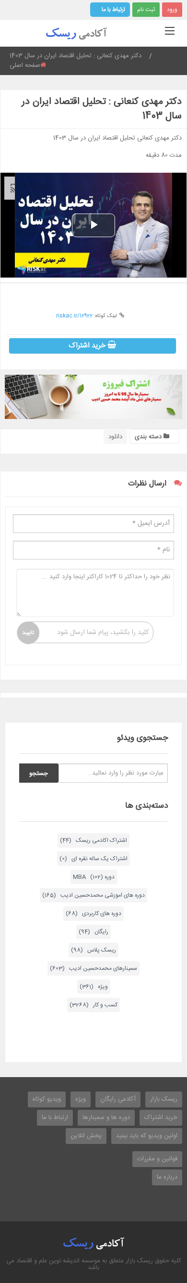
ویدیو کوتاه (47, 1099)
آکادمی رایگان (118, 1099)
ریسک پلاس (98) (93, 950)
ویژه (80, 1099)
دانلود (115, 437)
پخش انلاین (86, 1136)
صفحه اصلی (25, 65)
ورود (172, 9)
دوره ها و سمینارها (106, 1117)
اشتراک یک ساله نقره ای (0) (93, 859)
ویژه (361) (94, 986)
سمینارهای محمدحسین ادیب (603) (93, 968)
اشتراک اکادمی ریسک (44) (93, 840)
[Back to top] (156, 1223)
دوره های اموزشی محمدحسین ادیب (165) (93, 895)
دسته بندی (149, 437)
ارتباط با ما (113, 9)
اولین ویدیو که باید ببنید (146, 1136)
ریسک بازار (163, 1099)
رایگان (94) (93, 932)
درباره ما (167, 1177)
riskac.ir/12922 (74, 316)
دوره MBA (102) (94, 877)
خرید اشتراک (88, 346)
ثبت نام (146, 9)
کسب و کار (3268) (93, 1005)
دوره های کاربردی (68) (93, 913)
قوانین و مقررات (157, 1159)
